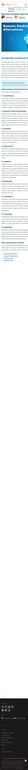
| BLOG (14, 5)
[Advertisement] (18, 284)
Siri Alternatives (9, 258)
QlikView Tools (8, 260)
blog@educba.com (21, 9)
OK (26, 760)
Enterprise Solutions (7, 733)
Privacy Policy (19, 767)
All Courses (4, 740)
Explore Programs (6, 737)
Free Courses (5, 735)
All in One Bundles (6, 742)
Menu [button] (24, 4)
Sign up (3, 745)
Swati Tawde (9, 17)
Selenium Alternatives (10, 254)
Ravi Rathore (21, 17)
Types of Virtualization (11, 256)
